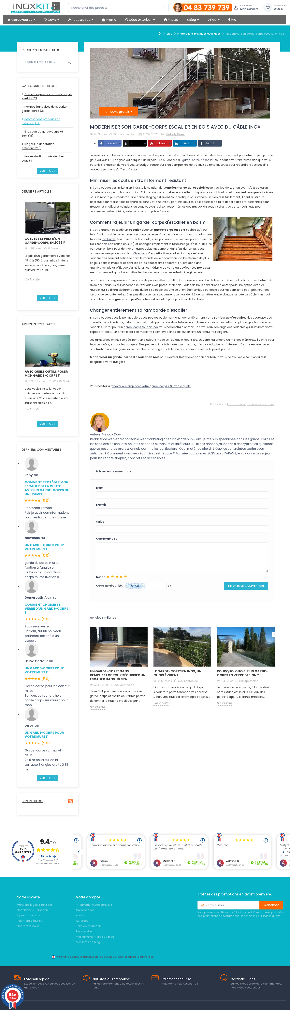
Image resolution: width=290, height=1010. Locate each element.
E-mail (101, 505)
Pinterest (161, 143)
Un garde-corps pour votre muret (44, 547)
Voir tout (47, 171)
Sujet (100, 522)
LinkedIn (186, 143)
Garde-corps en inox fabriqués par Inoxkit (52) (47, 96)
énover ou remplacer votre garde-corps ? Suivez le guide (151, 386)
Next (72, 376)
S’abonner (271, 905)
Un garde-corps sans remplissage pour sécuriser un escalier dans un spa (117, 675)
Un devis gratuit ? (118, 111)
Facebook (112, 143)
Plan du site (84, 931)
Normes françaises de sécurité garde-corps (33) (44, 109)
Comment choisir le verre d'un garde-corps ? (46, 608)
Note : (100, 577)
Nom (99, 488)
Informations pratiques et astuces (250, 404)
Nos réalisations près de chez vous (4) (43, 158)
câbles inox (139, 253)
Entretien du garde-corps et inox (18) (42, 134)
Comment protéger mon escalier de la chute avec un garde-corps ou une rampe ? (47, 488)
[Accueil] (160, 34)
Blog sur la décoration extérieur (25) (38, 146)
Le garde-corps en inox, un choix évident (177, 673)
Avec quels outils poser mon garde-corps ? (46, 373)
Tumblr (210, 143)
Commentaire (107, 539)
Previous (22, 376)
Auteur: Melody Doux (106, 434)
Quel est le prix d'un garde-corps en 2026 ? (45, 240)
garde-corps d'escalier (197, 160)
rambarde (108, 239)
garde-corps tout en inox (141, 327)
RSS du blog (32, 801)
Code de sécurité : (109, 586)
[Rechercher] (164, 7)
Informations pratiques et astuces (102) (41, 121)
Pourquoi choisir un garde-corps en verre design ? (242, 673)
